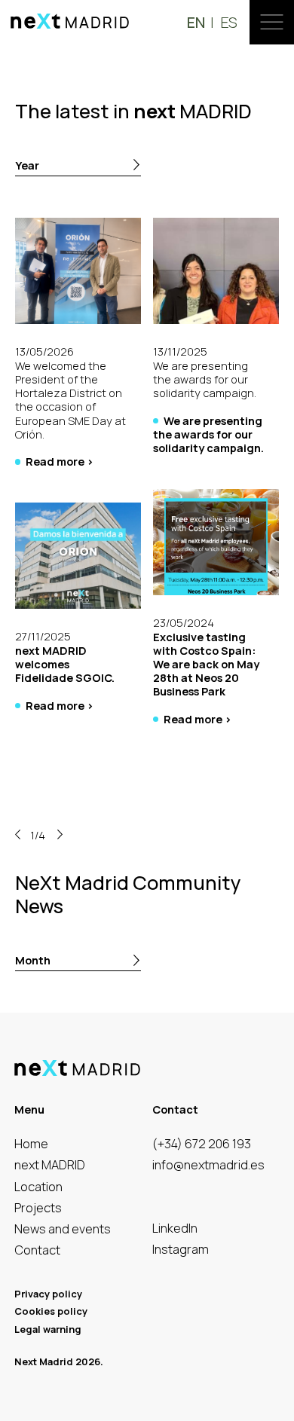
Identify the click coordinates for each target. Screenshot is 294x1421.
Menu (272, 22)
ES (228, 22)
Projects (38, 1208)
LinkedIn (175, 1228)
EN (196, 22)
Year (27, 165)
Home (31, 1144)
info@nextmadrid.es (208, 1165)
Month (33, 959)
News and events (62, 1229)
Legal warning (47, 1329)
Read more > (59, 461)
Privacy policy (48, 1294)
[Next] (60, 835)
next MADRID (49, 1165)
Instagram (180, 1250)
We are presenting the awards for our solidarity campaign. (208, 434)
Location (38, 1187)
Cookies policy (50, 1311)
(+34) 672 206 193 (201, 1144)
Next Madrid (70, 21)
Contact (37, 1250)
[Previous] (17, 835)
